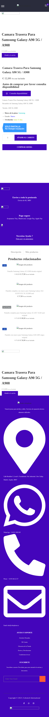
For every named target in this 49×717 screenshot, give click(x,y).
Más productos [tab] (31, 252)
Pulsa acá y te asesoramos (24, 239)
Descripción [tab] (16, 252)
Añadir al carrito (9, 55)
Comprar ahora (24, 147)
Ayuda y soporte (24, 633)
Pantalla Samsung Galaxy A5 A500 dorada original (24, 271)
